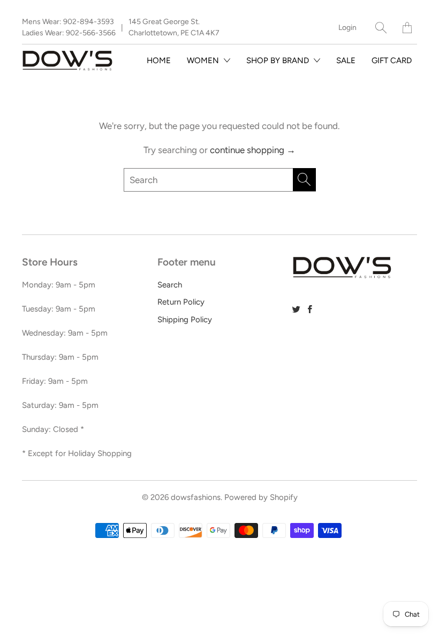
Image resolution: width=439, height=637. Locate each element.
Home (159, 60)
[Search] (381, 28)
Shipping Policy (184, 319)
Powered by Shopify (261, 497)
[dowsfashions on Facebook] (310, 309)
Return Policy (181, 302)
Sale (345, 60)
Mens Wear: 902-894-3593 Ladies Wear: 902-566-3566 (69, 27)
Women (204, 60)
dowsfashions (196, 497)
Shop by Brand (278, 60)
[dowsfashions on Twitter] (296, 309)
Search (169, 285)
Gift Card (392, 60)
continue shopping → (253, 150)
